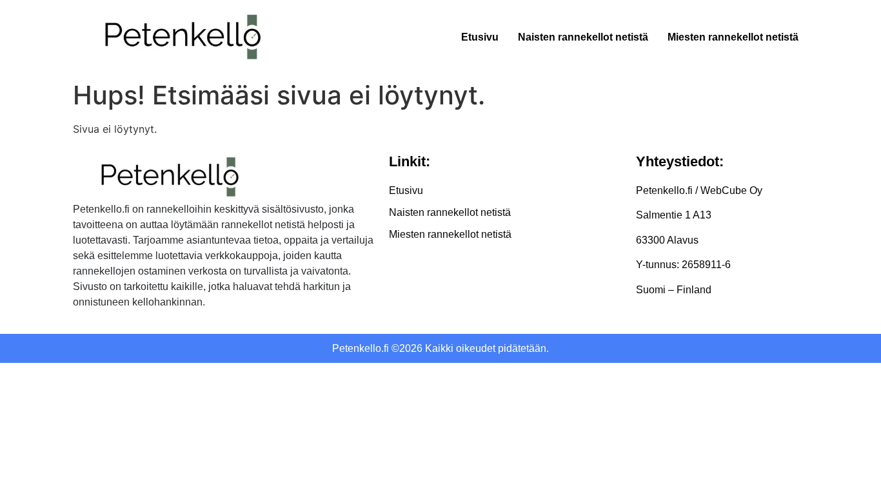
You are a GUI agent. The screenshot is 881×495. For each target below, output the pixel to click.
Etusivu (480, 37)
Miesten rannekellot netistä (733, 37)
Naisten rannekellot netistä (583, 37)
